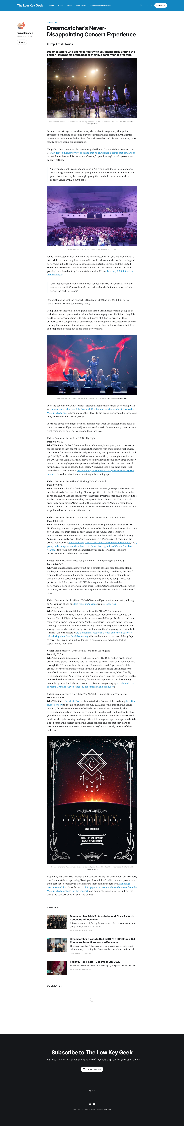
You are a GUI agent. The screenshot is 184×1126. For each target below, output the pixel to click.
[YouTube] (94, 1104)
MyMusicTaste (122, 398)
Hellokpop (111, 398)
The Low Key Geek (30, 5)
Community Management (100, 5)
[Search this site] (141, 5)
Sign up (92, 1090)
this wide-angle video (85, 603)
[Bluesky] (90, 1104)
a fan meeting (76, 542)
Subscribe (160, 5)
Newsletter (52, 22)
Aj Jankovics (109, 603)
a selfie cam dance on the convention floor (107, 542)
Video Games (81, 5)
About (60, 5)
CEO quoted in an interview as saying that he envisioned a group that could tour (92, 152)
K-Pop (69, 5)
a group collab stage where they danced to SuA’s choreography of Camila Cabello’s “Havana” (92, 546)
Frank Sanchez (25, 33)
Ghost (108, 1109)
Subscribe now (94, 1069)
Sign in (149, 5)
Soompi (113, 249)
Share (22, 42)
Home (51, 5)
